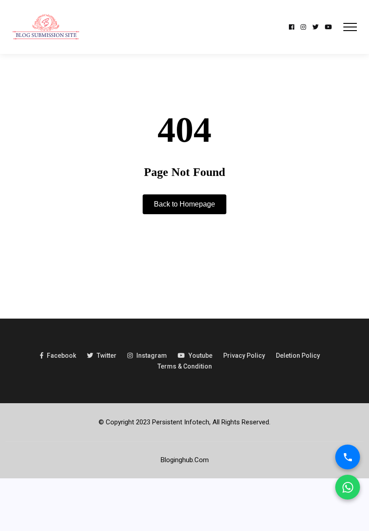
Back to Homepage (184, 204)
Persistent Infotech (180, 422)
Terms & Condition (185, 366)
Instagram (151, 355)
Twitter (107, 355)
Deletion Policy (298, 355)
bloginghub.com (185, 460)
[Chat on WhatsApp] (347, 487)
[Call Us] (347, 457)
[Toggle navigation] (350, 27)
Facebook (61, 355)
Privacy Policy (244, 355)
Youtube (200, 355)
